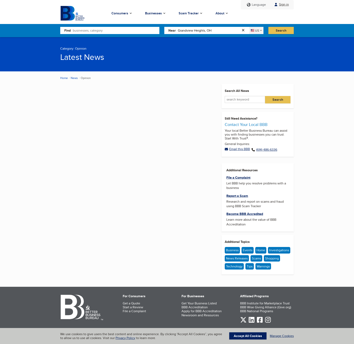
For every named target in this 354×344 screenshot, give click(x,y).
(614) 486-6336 (266, 149)
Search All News (237, 90)
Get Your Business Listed (199, 303)
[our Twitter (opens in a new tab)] (243, 322)
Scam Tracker (189, 13)
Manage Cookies (282, 336)
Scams (256, 258)
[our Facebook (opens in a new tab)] (259, 322)
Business (232, 250)
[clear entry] (244, 30)
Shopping (272, 258)
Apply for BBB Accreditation (202, 311)
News (74, 78)
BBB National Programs (256, 311)
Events (247, 250)
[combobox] (116, 30)
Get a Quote (131, 303)
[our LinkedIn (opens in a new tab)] (251, 322)
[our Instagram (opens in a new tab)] (268, 322)
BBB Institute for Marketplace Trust (265, 303)
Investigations (279, 250)
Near (172, 30)
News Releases (237, 258)
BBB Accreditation (195, 307)
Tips (250, 266)
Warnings (263, 266)
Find (67, 30)
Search (281, 30)
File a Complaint (134, 311)
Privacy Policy (125, 338)
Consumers (119, 13)
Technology (234, 266)
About (220, 13)
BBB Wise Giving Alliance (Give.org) (265, 307)
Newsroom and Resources (200, 315)
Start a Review (133, 307)
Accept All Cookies (248, 336)
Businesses (153, 13)
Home (64, 78)
